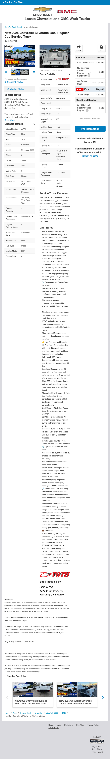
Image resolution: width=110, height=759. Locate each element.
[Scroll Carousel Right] (103, 696)
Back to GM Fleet (13, 2)
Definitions (68, 725)
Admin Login (53, 728)
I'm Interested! (90, 129)
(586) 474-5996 (90, 155)
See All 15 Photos (15, 82)
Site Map (80, 725)
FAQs (58, 725)
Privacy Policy (93, 725)
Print (102, 50)
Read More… (10, 120)
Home (50, 725)
